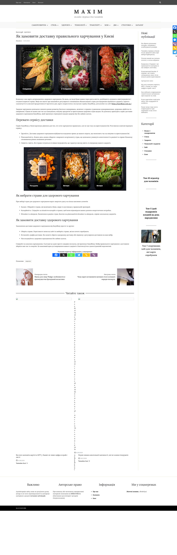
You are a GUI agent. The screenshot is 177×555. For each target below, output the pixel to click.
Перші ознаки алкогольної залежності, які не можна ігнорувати (103, 455)
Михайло (19, 41)
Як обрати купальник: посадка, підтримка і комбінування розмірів (149, 45)
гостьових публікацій (37, 496)
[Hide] (176, 56)
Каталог (40, 2)
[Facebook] (56, 255)
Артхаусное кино (147, 81)
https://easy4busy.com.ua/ (121, 104)
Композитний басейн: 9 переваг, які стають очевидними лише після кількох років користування (150, 74)
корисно (28, 261)
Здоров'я (27, 32)
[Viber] (94, 255)
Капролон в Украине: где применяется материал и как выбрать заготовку (150, 65)
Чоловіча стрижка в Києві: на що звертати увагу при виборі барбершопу (150, 52)
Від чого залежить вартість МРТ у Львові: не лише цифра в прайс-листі (150, 86)
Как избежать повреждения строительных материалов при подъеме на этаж (151, 94)
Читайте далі (21, 463)
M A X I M (88, 11)
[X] (63, 255)
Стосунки (126, 25)
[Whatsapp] (71, 255)
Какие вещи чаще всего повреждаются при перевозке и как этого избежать (149, 109)
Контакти (27, 2)
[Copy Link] (86, 255)
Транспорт (95, 25)
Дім (115, 25)
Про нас (18, 2)
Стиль (54, 25)
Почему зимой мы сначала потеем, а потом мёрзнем (150, 59)
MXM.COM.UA (76, 494)
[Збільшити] (124, 150)
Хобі (106, 25)
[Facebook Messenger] (175, 40)
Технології (80, 25)
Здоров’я (65, 25)
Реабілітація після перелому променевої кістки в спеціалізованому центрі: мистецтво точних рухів (75, 375)
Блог (34, 2)
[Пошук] (160, 2)
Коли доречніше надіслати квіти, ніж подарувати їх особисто (150, 101)
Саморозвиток (39, 25)
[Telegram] (78, 255)
